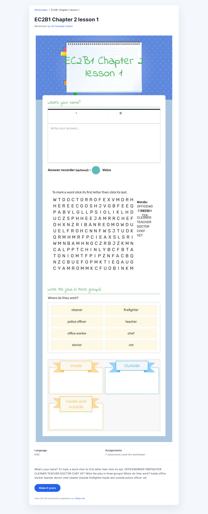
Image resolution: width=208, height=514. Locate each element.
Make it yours (47, 488)
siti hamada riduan (62, 26)
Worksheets (41, 9)
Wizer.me (80, 498)
